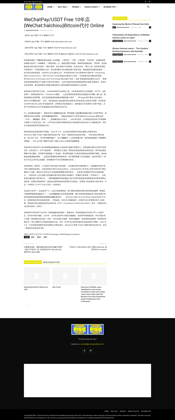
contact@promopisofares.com (92, 344)
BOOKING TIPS (109, 7)
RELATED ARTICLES (32, 262)
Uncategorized (117, 41)
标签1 (33, 237)
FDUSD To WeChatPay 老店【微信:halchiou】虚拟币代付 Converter (88, 248)
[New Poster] (65, 276)
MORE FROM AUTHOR (51, 262)
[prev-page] (25, 306)
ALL (114, 27)
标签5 (45, 237)
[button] (148, 7)
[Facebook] (145, 1)
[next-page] (29, 306)
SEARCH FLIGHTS (91, 7)
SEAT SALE (62, 7)
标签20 (39, 237)
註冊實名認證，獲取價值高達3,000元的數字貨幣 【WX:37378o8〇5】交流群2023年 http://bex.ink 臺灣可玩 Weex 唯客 (43, 249)
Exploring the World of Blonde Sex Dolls (130, 24)
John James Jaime (32, 30)
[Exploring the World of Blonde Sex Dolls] (37, 276)
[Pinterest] (149, 1)
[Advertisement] (87, 380)
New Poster (56, 287)
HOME (49, 7)
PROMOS (75, 7)
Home (26, 14)
